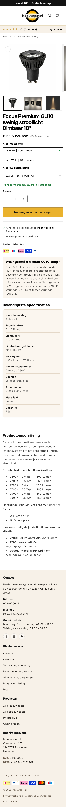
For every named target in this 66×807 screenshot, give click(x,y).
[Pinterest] (22, 636)
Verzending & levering (17, 665)
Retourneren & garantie (17, 671)
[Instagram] (14, 636)
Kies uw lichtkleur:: (16, 167)
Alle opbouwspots (14, 711)
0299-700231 (12, 603)
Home (6, 36)
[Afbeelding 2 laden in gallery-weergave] (33, 103)
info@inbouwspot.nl (15, 613)
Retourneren (10, 801)
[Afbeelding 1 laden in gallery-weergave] (13, 103)
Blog (6, 689)
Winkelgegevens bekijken (22, 236)
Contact (8, 653)
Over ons (8, 659)
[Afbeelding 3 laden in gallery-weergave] (53, 103)
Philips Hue (10, 717)
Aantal (7, 191)
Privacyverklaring (14, 683)
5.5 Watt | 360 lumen (20, 160)
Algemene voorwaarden (18, 677)
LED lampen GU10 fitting (25, 36)
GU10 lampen (11, 723)
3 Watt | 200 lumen (19, 150)
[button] (7, 16)
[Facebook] (6, 636)
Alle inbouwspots (13, 705)
